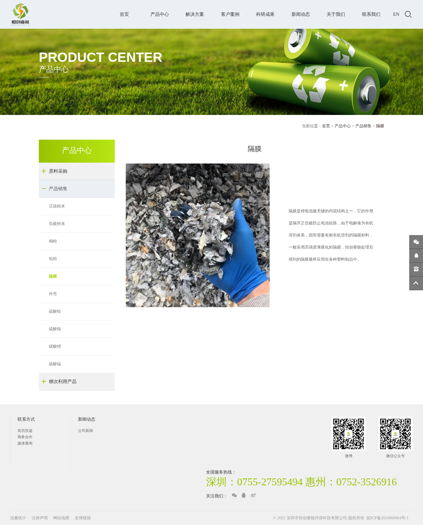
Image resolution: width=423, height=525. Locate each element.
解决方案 (195, 14)
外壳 (53, 294)
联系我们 (371, 14)
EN (396, 14)
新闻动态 (300, 14)
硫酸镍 (55, 329)
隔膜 (53, 276)
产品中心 (159, 14)
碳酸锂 (55, 346)
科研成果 (265, 14)
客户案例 (230, 14)
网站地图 (61, 518)
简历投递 (25, 430)
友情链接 (83, 518)
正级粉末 (57, 206)
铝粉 (53, 259)
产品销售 (363, 126)
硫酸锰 (55, 364)
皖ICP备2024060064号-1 (388, 518)
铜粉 (53, 241)
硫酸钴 (55, 311)
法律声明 (40, 518)
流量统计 (18, 518)
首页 (124, 14)
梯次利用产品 (63, 381)
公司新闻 (85, 430)
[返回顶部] (416, 283)
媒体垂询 (25, 443)
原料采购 (58, 171)
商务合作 (25, 437)
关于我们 (336, 14)
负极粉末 (57, 224)
